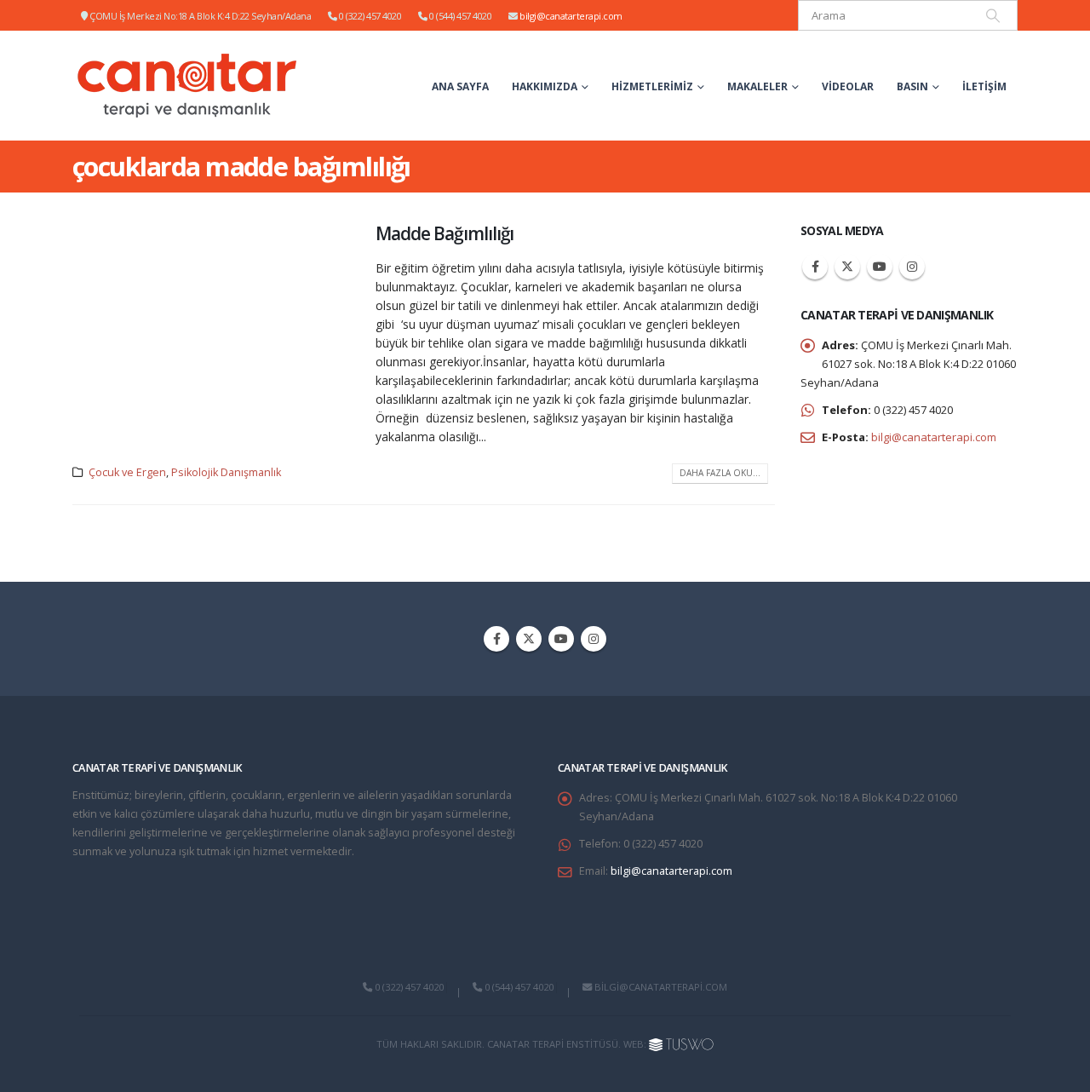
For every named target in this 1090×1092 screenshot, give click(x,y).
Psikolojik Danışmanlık (226, 472)
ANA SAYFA (460, 86)
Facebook (815, 266)
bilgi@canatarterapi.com (570, 15)
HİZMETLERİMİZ (652, 86)
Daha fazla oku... (720, 473)
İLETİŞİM (984, 86)
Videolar (848, 86)
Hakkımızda (544, 86)
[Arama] (993, 15)
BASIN (912, 86)
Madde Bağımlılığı (444, 233)
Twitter (847, 266)
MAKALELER (757, 86)
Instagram (912, 266)
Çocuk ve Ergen (127, 472)
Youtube (879, 266)
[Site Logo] (187, 86)
